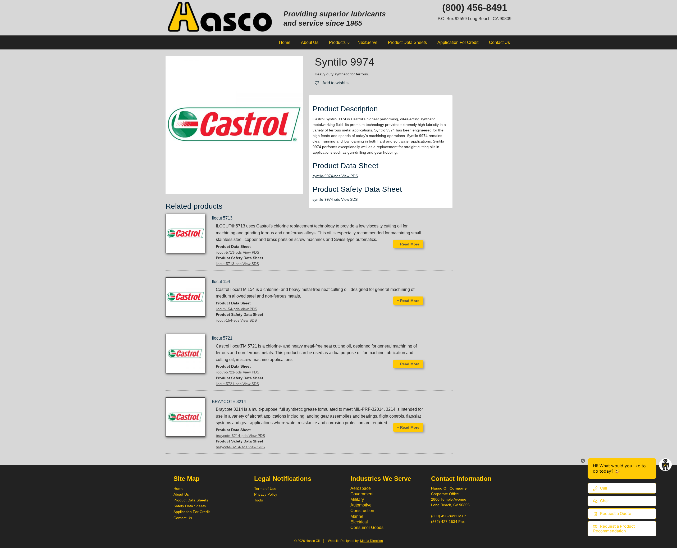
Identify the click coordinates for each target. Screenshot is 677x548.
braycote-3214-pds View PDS (240, 435)
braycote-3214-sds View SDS (240, 447)
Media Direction (371, 541)
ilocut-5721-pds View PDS (237, 372)
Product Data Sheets (190, 500)
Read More (408, 244)
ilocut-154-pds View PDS (236, 309)
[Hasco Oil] (221, 17)
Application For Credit (191, 512)
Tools (258, 500)
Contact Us (182, 518)
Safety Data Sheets (189, 506)
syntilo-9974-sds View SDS (335, 199)
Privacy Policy (265, 494)
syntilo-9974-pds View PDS (335, 176)
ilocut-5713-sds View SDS (237, 264)
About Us (181, 494)
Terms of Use (265, 488)
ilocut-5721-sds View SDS (237, 384)
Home (178, 488)
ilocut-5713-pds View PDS (237, 252)
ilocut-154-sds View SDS (236, 320)
